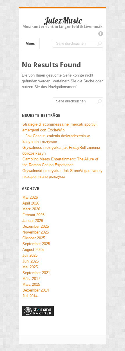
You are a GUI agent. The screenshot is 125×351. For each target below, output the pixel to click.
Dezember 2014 (35, 290)
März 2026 (31, 209)
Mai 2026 (30, 197)
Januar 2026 (32, 220)
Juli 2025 (30, 255)
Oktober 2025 (33, 238)
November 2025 (35, 232)
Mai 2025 (30, 267)
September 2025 (36, 244)
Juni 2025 (30, 261)
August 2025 (33, 249)
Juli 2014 (30, 296)
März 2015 (31, 284)
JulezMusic (63, 20)
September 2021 (36, 273)
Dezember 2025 (35, 226)
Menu (30, 43)
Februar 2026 (33, 215)
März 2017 (31, 278)
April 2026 (30, 203)
